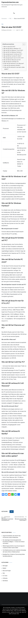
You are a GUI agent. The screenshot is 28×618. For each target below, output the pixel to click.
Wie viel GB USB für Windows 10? (12, 48)
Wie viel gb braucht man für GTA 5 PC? (14, 58)
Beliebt (4, 568)
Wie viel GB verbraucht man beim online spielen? (14, 68)
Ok (14, 615)
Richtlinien (5, 580)
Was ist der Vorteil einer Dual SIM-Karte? (7, 518)
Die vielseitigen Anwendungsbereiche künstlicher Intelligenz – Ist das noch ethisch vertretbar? (13, 541)
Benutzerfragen (7, 570)
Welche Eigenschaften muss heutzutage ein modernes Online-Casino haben (14, 546)
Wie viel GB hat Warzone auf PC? (12, 59)
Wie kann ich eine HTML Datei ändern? (20, 518)
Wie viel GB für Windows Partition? (13, 52)
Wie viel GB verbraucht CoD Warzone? (14, 63)
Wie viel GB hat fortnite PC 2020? (12, 56)
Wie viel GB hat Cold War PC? (11, 61)
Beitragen (5, 565)
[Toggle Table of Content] (23, 44)
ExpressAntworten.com (10, 2)
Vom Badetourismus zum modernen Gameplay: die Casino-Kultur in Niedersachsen (14, 550)
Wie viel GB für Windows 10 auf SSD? (13, 50)
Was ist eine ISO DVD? (9, 46)
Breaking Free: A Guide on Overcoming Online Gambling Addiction (14, 555)
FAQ (2, 24)
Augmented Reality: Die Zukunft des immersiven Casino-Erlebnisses (12, 536)
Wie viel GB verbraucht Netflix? (12, 65)
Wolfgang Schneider (7, 30)
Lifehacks (5, 578)
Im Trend (5, 575)
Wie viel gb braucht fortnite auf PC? (13, 54)
